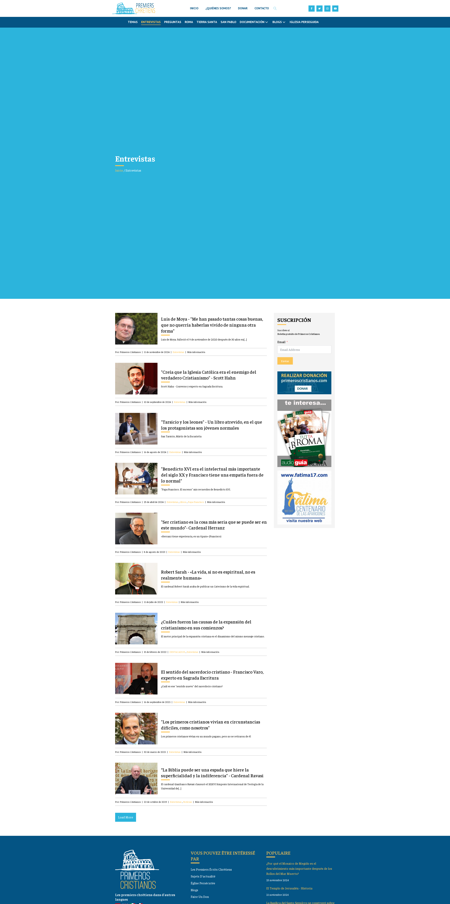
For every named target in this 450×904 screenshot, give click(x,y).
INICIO (194, 8)
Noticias (187, 801)
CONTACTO (262, 8)
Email (281, 342)
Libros (183, 501)
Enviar (285, 360)
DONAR (243, 8)
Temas (133, 22)
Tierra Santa (207, 22)
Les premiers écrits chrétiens (211, 869)
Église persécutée (203, 883)
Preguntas (172, 22)
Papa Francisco (196, 501)
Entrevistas (151, 22)
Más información (196, 351)
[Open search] (275, 8)
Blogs (194, 890)
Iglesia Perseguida (304, 22)
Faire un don (200, 897)
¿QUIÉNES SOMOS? (218, 8)
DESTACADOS (177, 651)
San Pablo (228, 22)
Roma (189, 22)
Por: (128, 351)
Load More (125, 817)
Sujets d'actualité (203, 876)
